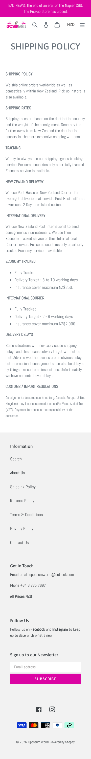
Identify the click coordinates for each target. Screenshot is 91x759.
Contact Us (19, 542)
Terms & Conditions (26, 514)
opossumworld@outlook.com (51, 574)
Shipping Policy (23, 487)
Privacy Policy (21, 528)
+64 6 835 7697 (33, 585)
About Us (17, 472)
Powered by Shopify (62, 742)
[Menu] (82, 24)
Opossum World (38, 742)
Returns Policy (22, 500)
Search (16, 459)
